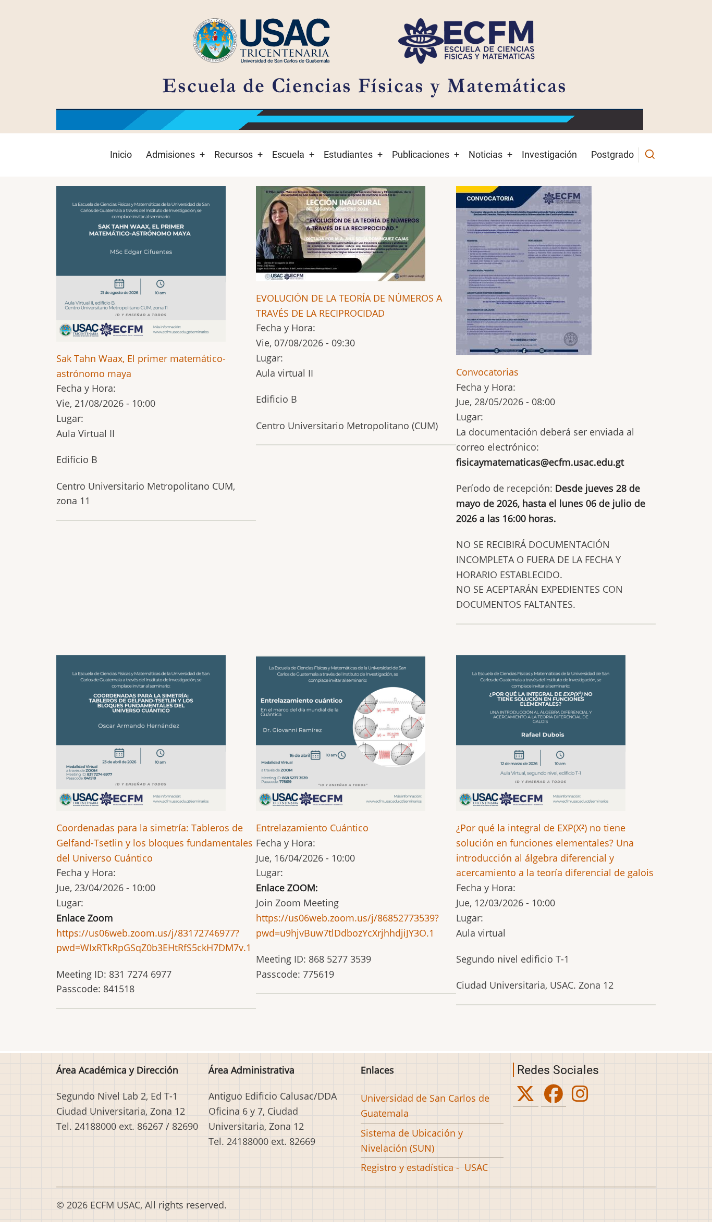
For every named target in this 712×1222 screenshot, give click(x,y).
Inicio (121, 154)
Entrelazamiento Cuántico (312, 827)
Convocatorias (487, 372)
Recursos (233, 154)
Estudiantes (348, 154)
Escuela (288, 154)
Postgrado (612, 154)
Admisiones (170, 154)
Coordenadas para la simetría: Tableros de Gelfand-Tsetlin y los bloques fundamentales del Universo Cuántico (154, 842)
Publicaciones (420, 154)
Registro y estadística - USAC (424, 1167)
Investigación (549, 154)
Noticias (485, 154)
